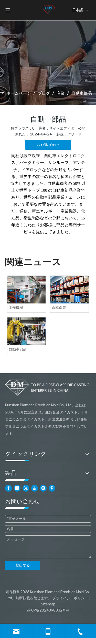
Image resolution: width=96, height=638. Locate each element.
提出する (23, 565)
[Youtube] (34, 488)
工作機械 (16, 308)
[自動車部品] (26, 331)
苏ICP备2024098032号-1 (48, 610)
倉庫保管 (59, 308)
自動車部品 (18, 349)
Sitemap (48, 604)
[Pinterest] (52, 488)
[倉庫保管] (69, 289)
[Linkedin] (17, 488)
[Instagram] (43, 488)
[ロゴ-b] (48, 387)
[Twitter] (26, 488)
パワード (74, 134)
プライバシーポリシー (70, 598)
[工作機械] (26, 289)
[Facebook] (8, 488)
